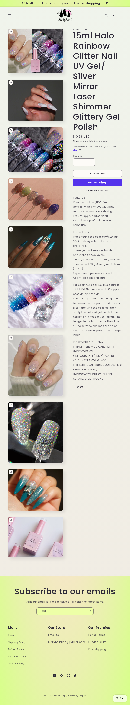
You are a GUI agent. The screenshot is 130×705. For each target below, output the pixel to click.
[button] (9, 15)
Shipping (78, 141)
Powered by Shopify (77, 696)
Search (12, 635)
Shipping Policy (17, 642)
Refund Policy (16, 649)
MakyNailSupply (59, 696)
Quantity (77, 155)
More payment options (97, 190)
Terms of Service (18, 656)
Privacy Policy (16, 663)
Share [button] (80, 386)
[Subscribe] (89, 611)
